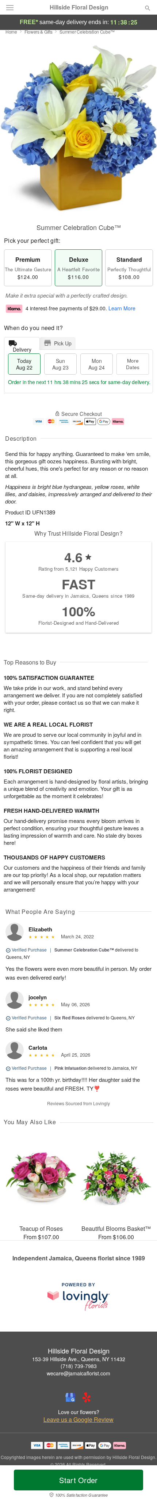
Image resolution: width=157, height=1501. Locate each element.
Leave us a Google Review (78, 1420)
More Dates (132, 364)
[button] (141, 1484)
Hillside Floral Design (79, 7)
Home (11, 31)
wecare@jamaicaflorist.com (78, 1373)
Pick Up (63, 343)
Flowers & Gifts (38, 31)
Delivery (22, 348)
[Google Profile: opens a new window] (70, 1397)
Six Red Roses (69, 1017)
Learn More (121, 308)
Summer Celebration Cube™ (84, 949)
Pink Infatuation (70, 1068)
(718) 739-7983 (79, 1366)
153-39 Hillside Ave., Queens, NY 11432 (78, 1359)
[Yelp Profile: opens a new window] (86, 1397)
